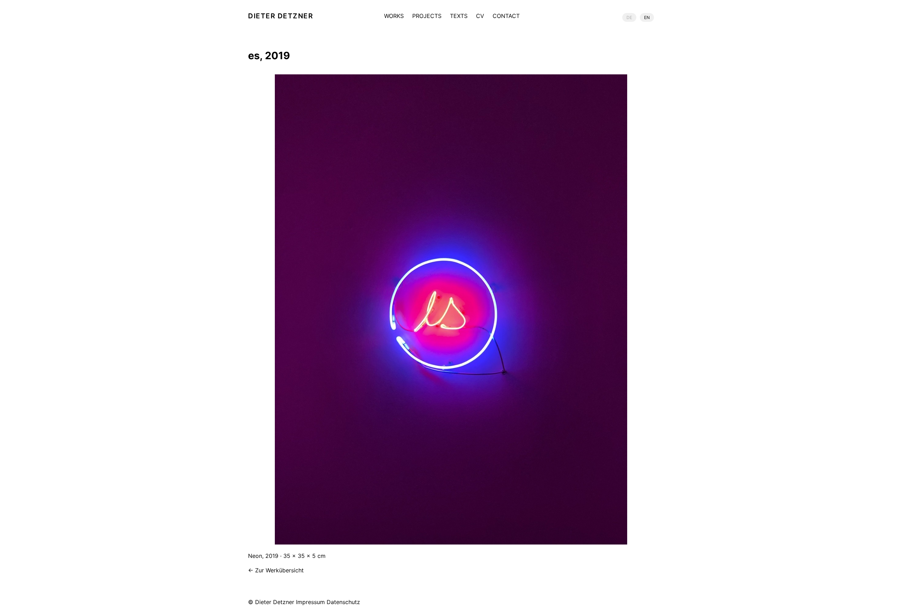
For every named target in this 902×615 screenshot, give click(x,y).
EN (647, 17)
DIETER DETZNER (280, 16)
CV (480, 16)
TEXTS (459, 16)
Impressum (310, 601)
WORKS (394, 16)
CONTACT (506, 16)
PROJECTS (426, 16)
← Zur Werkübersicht (276, 570)
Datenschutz (343, 601)
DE (629, 17)
